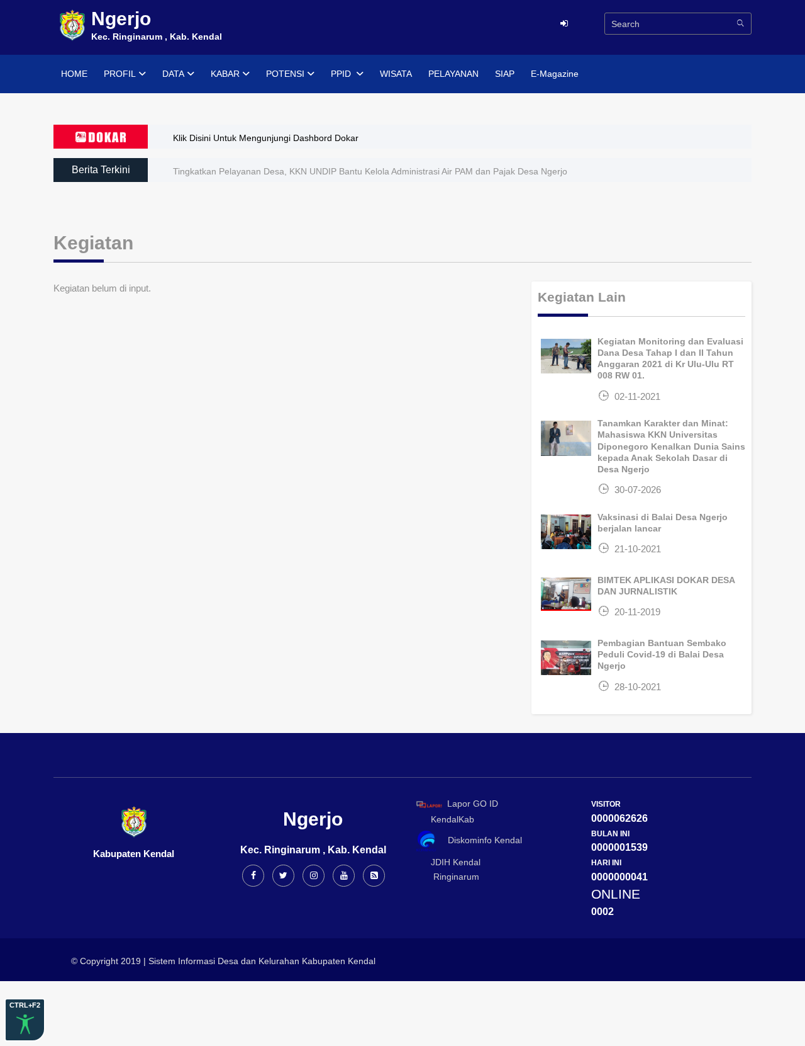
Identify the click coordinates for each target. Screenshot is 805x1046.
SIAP (504, 74)
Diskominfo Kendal (481, 840)
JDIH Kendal (451, 862)
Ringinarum (451, 877)
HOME (74, 74)
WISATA (396, 74)
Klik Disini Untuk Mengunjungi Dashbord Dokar (265, 138)
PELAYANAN (453, 74)
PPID (342, 74)
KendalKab (448, 819)
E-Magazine (555, 74)
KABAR (225, 74)
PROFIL (120, 74)
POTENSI (285, 74)
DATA (173, 74)
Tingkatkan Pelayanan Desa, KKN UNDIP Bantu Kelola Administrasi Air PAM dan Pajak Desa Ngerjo (370, 171)
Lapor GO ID (472, 804)
